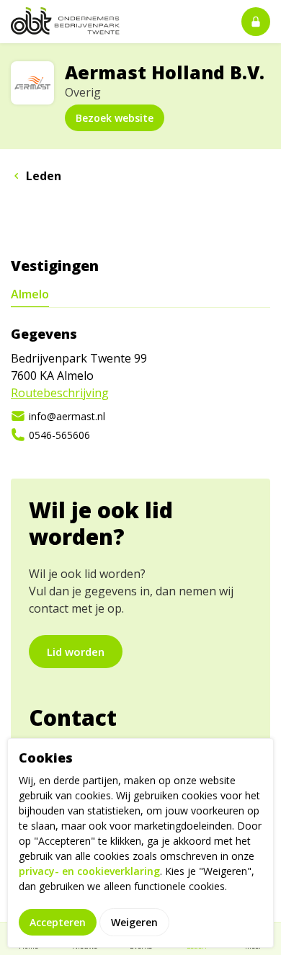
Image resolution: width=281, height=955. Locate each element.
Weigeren (134, 922)
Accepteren (58, 922)
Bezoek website (114, 118)
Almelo (30, 294)
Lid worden (75, 651)
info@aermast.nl (67, 416)
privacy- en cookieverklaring (89, 871)
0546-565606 (59, 435)
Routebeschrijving (60, 393)
